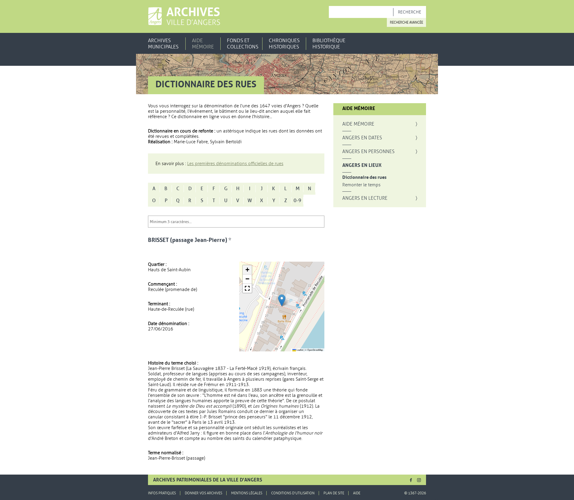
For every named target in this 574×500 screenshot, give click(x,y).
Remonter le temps (361, 185)
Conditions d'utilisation (293, 493)
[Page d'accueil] (184, 16)
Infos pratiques (162, 493)
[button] (282, 300)
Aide (356, 493)
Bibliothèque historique (328, 43)
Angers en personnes (368, 151)
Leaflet (299, 349)
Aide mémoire (203, 43)
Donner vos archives (203, 493)
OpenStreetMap (315, 349)
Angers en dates (362, 137)
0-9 (297, 201)
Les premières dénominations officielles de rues (235, 163)
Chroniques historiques (284, 43)
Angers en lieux (361, 165)
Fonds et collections (242, 43)
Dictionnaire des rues (364, 177)
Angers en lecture (364, 198)
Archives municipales (163, 43)
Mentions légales (246, 493)
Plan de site (333, 493)
